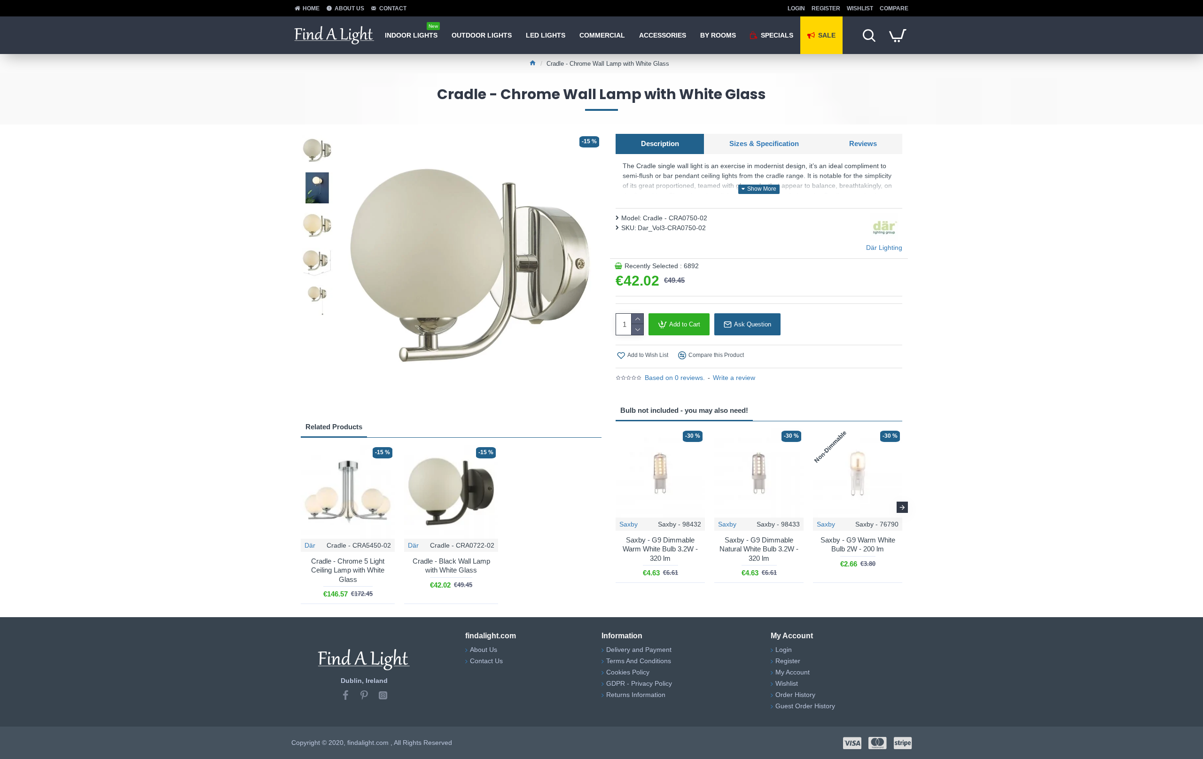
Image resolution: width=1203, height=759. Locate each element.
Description (660, 143)
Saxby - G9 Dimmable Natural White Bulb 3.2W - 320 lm (758, 549)
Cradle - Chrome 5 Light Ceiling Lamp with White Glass (347, 570)
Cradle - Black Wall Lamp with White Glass (451, 565)
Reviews (863, 143)
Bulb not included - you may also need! (684, 410)
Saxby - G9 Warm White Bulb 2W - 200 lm (857, 544)
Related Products (333, 427)
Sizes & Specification (764, 143)
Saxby (628, 524)
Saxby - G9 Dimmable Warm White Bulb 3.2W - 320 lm (660, 549)
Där (310, 545)
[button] (615, 507)
